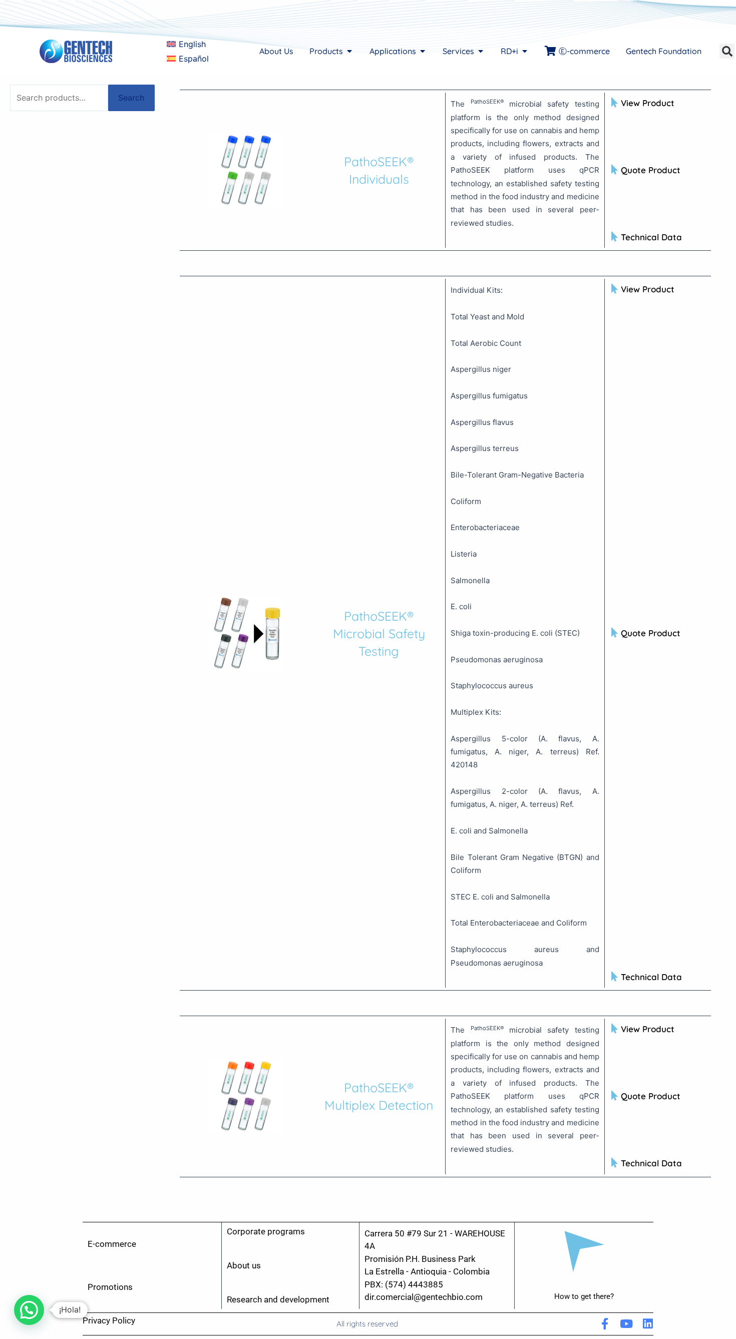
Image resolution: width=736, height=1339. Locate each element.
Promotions (110, 1287)
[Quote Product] (615, 170)
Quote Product (650, 170)
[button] (726, 51)
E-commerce (112, 1244)
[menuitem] (186, 44)
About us (244, 1265)
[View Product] (615, 103)
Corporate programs (266, 1231)
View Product (647, 103)
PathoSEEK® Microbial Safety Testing (379, 633)
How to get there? (584, 1296)
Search (131, 98)
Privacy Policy (109, 1320)
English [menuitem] (192, 44)
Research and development (278, 1299)
